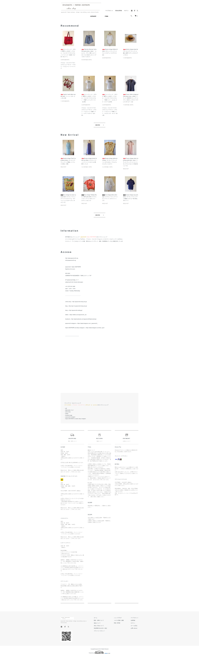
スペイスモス (68, 405)
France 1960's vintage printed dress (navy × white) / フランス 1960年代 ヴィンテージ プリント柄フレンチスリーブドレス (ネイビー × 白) (130, 98)
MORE (98, 125)
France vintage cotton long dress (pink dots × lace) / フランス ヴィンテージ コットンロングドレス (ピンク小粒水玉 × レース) (130, 162)
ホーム (95, 617)
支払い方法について (99, 625)
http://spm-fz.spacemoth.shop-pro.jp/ (78, 306)
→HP (66, 408)
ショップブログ (118, 617)
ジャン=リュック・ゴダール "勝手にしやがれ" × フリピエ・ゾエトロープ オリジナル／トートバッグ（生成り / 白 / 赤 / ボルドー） (68, 52)
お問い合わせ (134, 628)
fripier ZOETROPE (91, 237)
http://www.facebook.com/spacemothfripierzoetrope (83, 319)
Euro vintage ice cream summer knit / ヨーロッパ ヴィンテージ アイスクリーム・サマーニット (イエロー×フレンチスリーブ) (68, 198)
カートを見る (134, 625)
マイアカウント (109, 10)
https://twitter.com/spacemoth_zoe (78, 314)
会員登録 (133, 620)
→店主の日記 (68, 412)
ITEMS (106, 16)
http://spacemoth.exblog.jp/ (75, 310)
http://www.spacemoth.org (71, 258)
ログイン (126, 10)
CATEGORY (93, 16)
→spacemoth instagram (70, 417)
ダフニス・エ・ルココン (91, 405)
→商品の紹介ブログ (69, 410)
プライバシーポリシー (99, 631)
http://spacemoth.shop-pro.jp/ (79, 301)
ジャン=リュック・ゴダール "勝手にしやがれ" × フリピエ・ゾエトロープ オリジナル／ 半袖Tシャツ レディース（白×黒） (89, 98)
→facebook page (68, 415)
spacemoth (83, 237)
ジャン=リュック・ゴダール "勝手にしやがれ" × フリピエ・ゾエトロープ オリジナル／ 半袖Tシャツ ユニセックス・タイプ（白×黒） (110, 98)
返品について (97, 623)
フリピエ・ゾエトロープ (78, 405)
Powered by (91, 653)
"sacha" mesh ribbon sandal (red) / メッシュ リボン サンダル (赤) (68, 96)
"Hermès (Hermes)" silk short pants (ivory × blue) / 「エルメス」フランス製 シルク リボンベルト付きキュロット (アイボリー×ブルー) (89, 52)
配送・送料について (99, 620)
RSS (115, 623)
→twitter (66, 413)
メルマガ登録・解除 (119, 620)
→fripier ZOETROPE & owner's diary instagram (75, 418)
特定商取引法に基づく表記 (100, 628)
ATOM (118, 623)
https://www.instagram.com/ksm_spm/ (95, 327)
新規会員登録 (118, 10)
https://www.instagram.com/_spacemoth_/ (87, 323)
